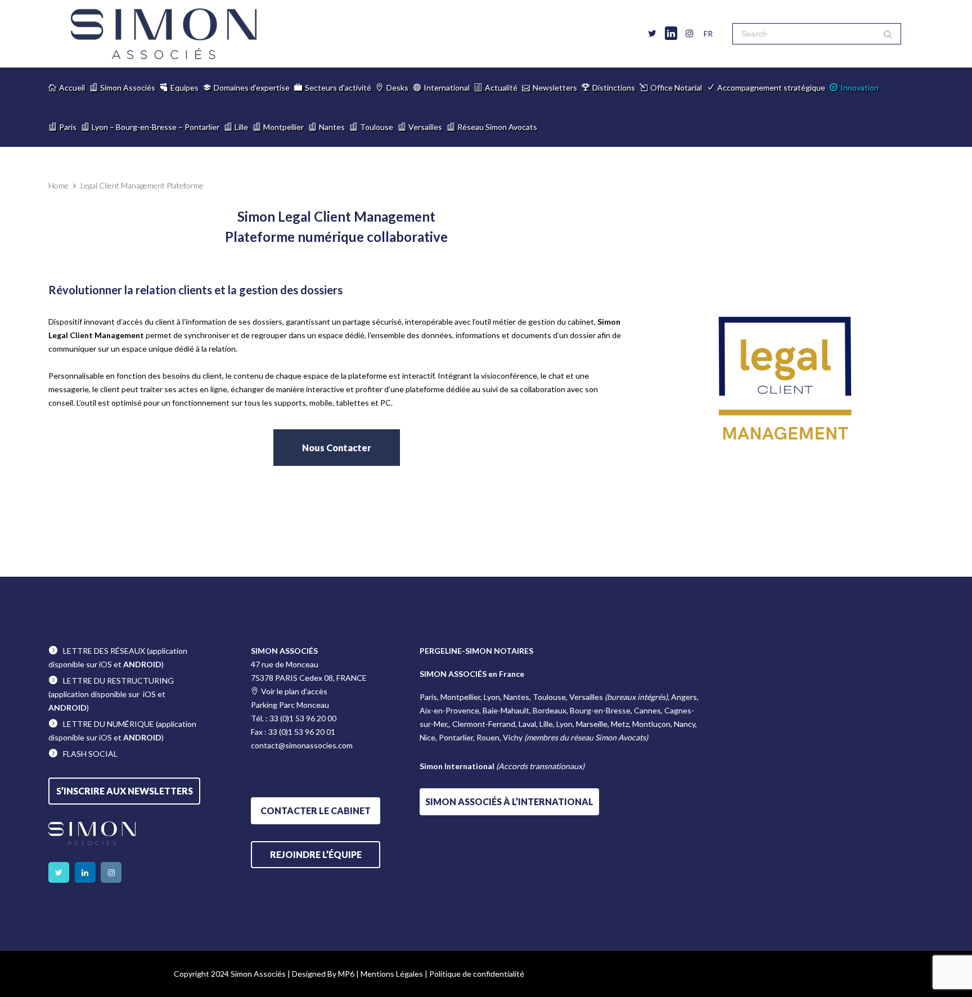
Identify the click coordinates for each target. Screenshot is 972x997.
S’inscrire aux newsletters (124, 790)
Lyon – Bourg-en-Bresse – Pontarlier (155, 127)
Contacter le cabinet (315, 810)
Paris (67, 127)
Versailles (425, 127)
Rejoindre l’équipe (316, 854)
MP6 (346, 973)
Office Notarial (676, 87)
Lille (241, 127)
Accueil (72, 87)
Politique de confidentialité (476, 973)
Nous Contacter (336, 447)
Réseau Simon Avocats (497, 127)
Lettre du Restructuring (118, 680)
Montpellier (283, 127)
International (447, 87)
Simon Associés (127, 87)
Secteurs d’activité (338, 87)
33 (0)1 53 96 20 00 (302, 718)
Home (58, 185)
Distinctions (613, 87)
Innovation (859, 87)
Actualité (501, 87)
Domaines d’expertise (252, 87)
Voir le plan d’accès (294, 691)
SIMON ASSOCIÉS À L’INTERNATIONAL (509, 801)
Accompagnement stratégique (771, 87)
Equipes (184, 87)
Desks (397, 87)
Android (142, 664)
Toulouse (376, 127)
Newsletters (555, 87)
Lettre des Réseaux (104, 650)
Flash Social (90, 753)
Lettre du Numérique (108, 724)
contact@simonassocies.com (302, 745)
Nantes (332, 127)
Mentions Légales (392, 973)
